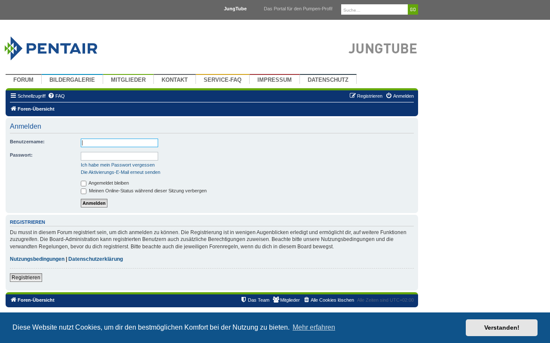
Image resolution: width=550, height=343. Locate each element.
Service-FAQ (222, 80)
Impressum (274, 80)
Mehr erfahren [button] (314, 327)
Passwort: (21, 155)
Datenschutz (328, 80)
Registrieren (26, 278)
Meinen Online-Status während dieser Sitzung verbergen (147, 190)
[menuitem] (56, 96)
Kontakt (175, 80)
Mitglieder (128, 80)
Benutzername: (27, 141)
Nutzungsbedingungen (37, 259)
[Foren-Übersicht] (61, 46)
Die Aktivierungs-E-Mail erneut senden (120, 172)
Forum (23, 80)
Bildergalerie (72, 80)
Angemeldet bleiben (108, 182)
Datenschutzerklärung (95, 259)
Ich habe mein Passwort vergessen (118, 164)
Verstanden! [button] (501, 327)
